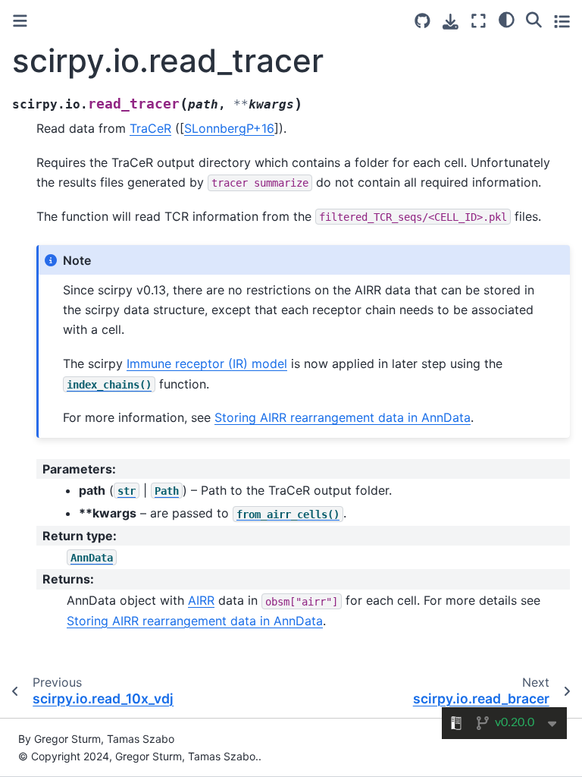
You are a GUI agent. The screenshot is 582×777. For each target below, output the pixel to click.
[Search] (534, 19)
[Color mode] (507, 19)
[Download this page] (450, 21)
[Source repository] (422, 21)
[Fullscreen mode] (479, 21)
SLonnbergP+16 (229, 128)
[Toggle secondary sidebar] (562, 21)
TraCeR (150, 128)
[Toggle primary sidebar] (20, 21)
